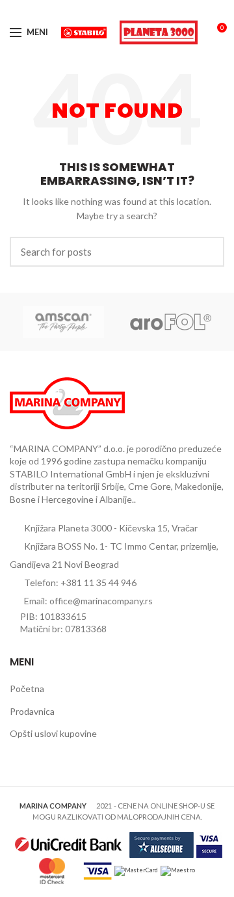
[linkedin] (132, 8)
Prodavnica (32, 711)
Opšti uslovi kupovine (53, 733)
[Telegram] (147, 8)
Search (206, 252)
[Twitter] (102, 8)
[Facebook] (87, 8)
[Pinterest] (117, 8)
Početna (27, 688)
